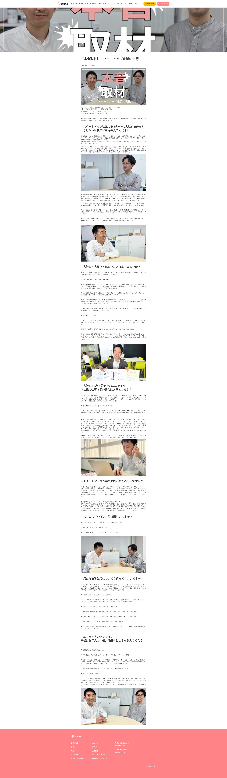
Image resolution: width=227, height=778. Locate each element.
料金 (86, 4)
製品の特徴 (74, 4)
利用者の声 (93, 4)
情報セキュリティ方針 (99, 759)
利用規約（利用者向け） (122, 749)
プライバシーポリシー (99, 755)
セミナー (137, 4)
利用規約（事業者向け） (122, 743)
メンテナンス (115, 4)
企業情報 (95, 751)
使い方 (81, 4)
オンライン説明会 (104, 4)
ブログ (130, 4)
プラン (73, 747)
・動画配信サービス (119, 746)
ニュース (123, 4)
